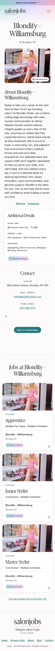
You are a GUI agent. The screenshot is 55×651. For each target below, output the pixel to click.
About (31, 640)
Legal (9, 646)
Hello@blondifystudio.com (27, 296)
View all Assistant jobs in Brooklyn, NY (28, 599)
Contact (49, 640)
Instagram (33, 203)
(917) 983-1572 (27, 308)
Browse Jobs (18, 640)
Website (20, 203)
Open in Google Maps (27, 330)
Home (5, 640)
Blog (39, 640)
